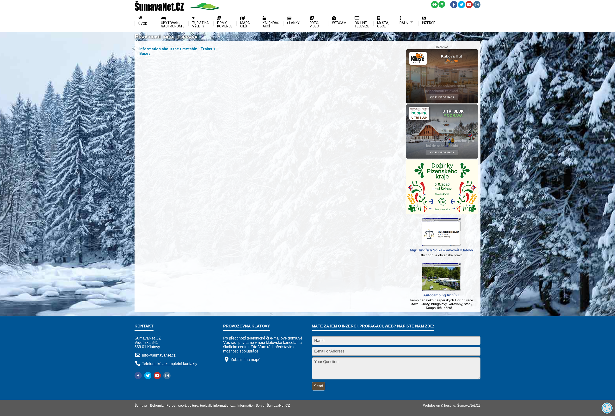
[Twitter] (461, 4)
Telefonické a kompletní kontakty (169, 363)
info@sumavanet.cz (159, 355)
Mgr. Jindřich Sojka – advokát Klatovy (441, 250)
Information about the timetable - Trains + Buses (177, 51)
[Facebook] (453, 4)
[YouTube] (469, 4)
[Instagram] (476, 4)
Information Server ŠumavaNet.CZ (263, 405)
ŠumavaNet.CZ (468, 405)
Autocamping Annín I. (441, 295)
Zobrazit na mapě (245, 360)
